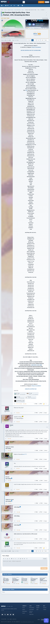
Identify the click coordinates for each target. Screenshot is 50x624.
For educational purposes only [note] (27, 621)
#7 (14, 468)
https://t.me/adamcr (36, 47)
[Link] (18, 559)
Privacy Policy (31, 607)
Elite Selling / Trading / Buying (19, 9)
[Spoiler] (22, 559)
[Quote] (12, 559)
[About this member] (11, 58)
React (46, 412)
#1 (14, 403)
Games (23, 609)
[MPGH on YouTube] (8, 614)
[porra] (8, 2)
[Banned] (7, 534)
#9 (14, 489)
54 (38, 40)
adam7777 (24, 454)
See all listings (45, 18)
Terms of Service (31, 612)
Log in (37, 609)
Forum (5, 9)
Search (23, 613)
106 (42, 40)
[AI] (19, 5)
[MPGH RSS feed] (13, 614)
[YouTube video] (24, 559)
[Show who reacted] (47, 403)
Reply (36, 403)
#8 (5, 480)
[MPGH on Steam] (10, 614)
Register (37, 607)
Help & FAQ (31, 614)
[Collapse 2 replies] (3, 438)
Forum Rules (31, 609)
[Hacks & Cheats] (15, 5)
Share (41, 403)
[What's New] (11, 5)
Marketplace (24, 611)
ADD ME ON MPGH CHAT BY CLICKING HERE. (31, 50)
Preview (44, 558)
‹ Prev (29, 40)
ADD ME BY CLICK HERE (36, 365)
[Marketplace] (23, 5)
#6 (14, 459)
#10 (26, 90)
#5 (5, 450)
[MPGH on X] (5, 614)
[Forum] (2, 5)
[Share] (46, 15)
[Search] (24, 2)
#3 (14, 421)
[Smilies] (27, 559)
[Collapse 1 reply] (3, 476)
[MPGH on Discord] (2, 614)
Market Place (10, 9)
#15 (14, 547)
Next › (46, 40)
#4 (5, 438)
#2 (14, 412)
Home (2, 9)
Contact (44, 609)
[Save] (46, 12)
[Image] (20, 559)
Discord (44, 607)
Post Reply (44, 568)
